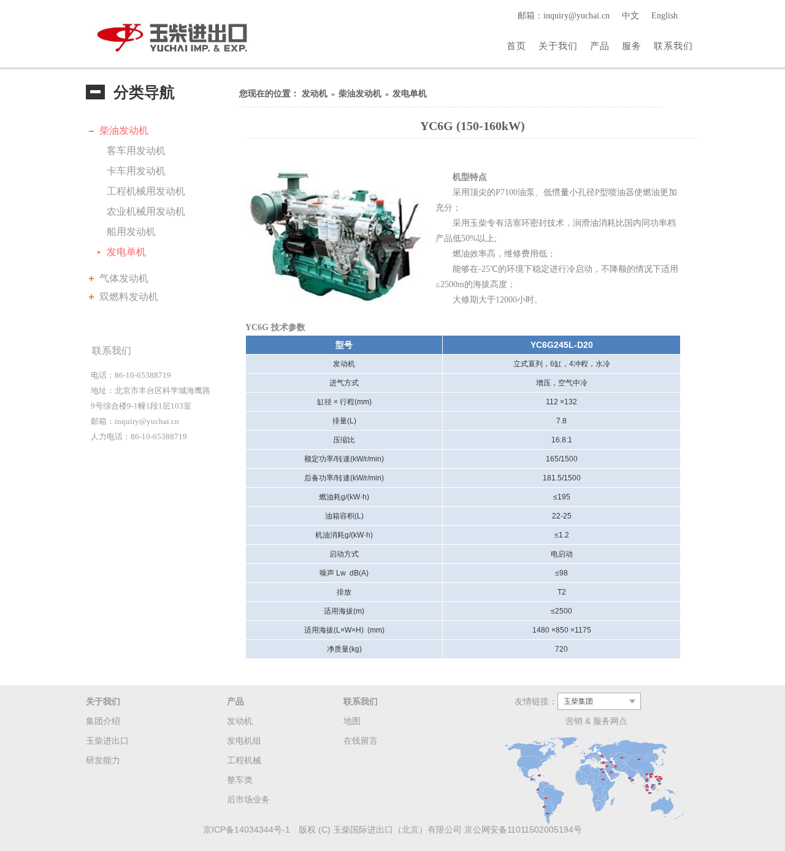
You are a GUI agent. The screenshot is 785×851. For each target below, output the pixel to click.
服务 (631, 45)
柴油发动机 (123, 130)
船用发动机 (131, 231)
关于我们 (558, 45)
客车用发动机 (136, 150)
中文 (630, 15)
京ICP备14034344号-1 (246, 829)
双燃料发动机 (128, 296)
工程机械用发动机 (146, 191)
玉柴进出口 (107, 740)
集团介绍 (103, 721)
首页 (516, 45)
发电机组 (244, 740)
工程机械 (244, 760)
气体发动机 (123, 278)
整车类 (240, 780)
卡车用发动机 (136, 171)
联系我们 (673, 45)
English (664, 15)
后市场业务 (248, 799)
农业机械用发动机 (146, 211)
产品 (600, 45)
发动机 (314, 93)
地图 (352, 721)
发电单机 (126, 252)
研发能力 (103, 760)
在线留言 (360, 740)
